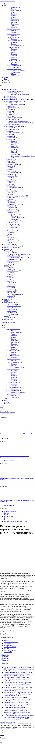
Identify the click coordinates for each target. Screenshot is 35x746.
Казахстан (14, 226)
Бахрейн (10, 161)
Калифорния (8, 645)
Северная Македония (18, 70)
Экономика (7, 319)
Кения (13, 144)
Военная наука (8, 96)
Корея (9, 192)
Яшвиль (6, 513)
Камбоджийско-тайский (15, 187)
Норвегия (14, 22)
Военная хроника (9, 98)
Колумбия (10, 191)
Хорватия (14, 64)
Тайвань (10, 234)
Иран (9, 184)
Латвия (13, 50)
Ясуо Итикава (8, 516)
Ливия (9, 199)
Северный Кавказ (16, 217)
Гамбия (13, 141)
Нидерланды (15, 20)
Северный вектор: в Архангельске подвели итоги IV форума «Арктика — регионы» (17, 678)
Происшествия (8, 302)
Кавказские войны (13, 261)
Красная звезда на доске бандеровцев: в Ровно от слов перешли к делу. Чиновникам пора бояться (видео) (18, 694)
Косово (9, 194)
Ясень (6, 518)
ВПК (9, 111)
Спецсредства (11, 119)
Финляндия (15, 75)
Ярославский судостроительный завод (16, 521)
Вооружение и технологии (12, 101)
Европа (9, 171)
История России (12, 259)
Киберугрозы (11, 311)
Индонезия (10, 179)
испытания (7, 643)
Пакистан (10, 207)
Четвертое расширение (14, 40)
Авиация (10, 103)
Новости (6, 299)
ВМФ (5, 79)
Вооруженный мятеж (14, 306)
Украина (10, 237)
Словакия (14, 55)
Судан (9, 229)
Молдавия (10, 202)
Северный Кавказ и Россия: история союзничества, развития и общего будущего (18, 698)
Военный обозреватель (7, 1)
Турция (13, 32)
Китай (9, 189)
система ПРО (8, 652)
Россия (9, 212)
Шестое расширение (13, 60)
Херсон (13, 219)
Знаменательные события (12, 246)
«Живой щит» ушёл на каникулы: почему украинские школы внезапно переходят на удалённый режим (17, 704)
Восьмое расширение (14, 69)
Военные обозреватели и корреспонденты (17, 99)
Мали (13, 149)
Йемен (9, 186)
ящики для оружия (10, 511)
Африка (9, 139)
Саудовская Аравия (13, 221)
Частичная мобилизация (19, 94)
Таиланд (10, 232)
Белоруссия (11, 162)
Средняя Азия (11, 224)
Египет (9, 174)
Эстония (14, 59)
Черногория (15, 67)
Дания (13, 12)
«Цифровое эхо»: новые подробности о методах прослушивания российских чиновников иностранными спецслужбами (19, 717)
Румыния (14, 54)
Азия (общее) (11, 129)
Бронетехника (11, 108)
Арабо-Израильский (13, 132)
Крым (13, 216)
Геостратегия (8, 244)
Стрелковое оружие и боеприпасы (18, 123)
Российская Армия (13, 93)
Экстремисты (11, 314)
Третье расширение (13, 37)
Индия (9, 177)
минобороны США (10, 647)
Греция (13, 30)
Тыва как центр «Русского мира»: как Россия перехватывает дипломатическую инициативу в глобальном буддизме (14, 456)
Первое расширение (13, 29)
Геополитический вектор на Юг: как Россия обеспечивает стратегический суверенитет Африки (18, 689)
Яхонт (6, 514)
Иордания (10, 181)
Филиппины (11, 239)
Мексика (10, 201)
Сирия (9, 222)
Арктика (10, 134)
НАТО (6, 5)
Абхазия (10, 127)
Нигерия (14, 152)
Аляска (6, 640)
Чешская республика (17, 45)
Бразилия (10, 166)
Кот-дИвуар (15, 147)
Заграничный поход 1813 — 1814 (18, 257)
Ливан (9, 197)
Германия (14, 35)
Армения (10, 136)
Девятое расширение (14, 72)
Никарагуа (10, 206)
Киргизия (14, 227)
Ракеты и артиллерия (14, 118)
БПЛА (6, 77)
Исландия (14, 14)
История (6, 251)
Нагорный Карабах (13, 204)
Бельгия (13, 9)
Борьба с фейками (13, 304)
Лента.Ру (3, 591)
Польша (13, 44)
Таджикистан (11, 231)
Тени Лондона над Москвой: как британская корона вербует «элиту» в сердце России (18, 683)
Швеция (13, 74)
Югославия (14, 172)
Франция (14, 27)
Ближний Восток (12, 164)
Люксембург (15, 19)
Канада (13, 17)
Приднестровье (12, 211)
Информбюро (8, 249)
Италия (13, 15)
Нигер (13, 151)
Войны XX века (12, 256)
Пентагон (7, 648)
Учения (6, 316)
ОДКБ (6, 301)
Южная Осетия (12, 241)
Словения (14, 57)
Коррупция (11, 312)
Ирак (9, 182)
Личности (10, 262)
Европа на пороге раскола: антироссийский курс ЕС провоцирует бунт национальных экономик (19, 668)
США (13, 25)
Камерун (14, 142)
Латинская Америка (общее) (16, 196)
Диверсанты (11, 309)
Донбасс (14, 214)
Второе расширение (13, 34)
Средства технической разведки (17, 121)
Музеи (9, 264)
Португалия (15, 24)
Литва (13, 52)
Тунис (9, 236)
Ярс (5, 519)
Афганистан (11, 137)
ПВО (9, 116)
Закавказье (10, 176)
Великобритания (16, 10)
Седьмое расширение (14, 65)
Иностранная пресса (10, 247)
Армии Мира (8, 89)
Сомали (6, 80)
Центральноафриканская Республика (23, 156)
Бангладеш (10, 159)
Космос (9, 113)
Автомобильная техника (15, 104)
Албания (14, 62)
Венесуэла (7, 82)
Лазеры (9, 114)
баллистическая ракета (11, 642)
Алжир (9, 131)
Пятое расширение (13, 47)
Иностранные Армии (14, 91)
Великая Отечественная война (17, 254)
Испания (14, 39)
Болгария (14, 49)
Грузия (9, 169)
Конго (13, 146)
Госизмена (10, 307)
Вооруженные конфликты (12, 126)
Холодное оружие (13, 124)
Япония (9, 242)
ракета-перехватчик (10, 650)
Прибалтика (11, 209)
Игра (5, 4)
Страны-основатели (13, 7)
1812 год (10, 252)
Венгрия (14, 42)
